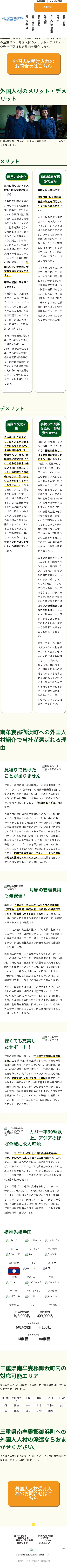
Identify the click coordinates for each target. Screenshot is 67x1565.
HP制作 (33, 1561)
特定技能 (45, 19)
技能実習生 (39, 20)
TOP (63, 1548)
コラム (58, 18)
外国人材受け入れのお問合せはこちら (33, 63)
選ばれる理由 (27, 21)
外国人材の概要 (33, 22)
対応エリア (44, 1542)
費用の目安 (64, 20)
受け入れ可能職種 (51, 24)
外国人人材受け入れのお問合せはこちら (33, 1493)
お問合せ (47, 6)
